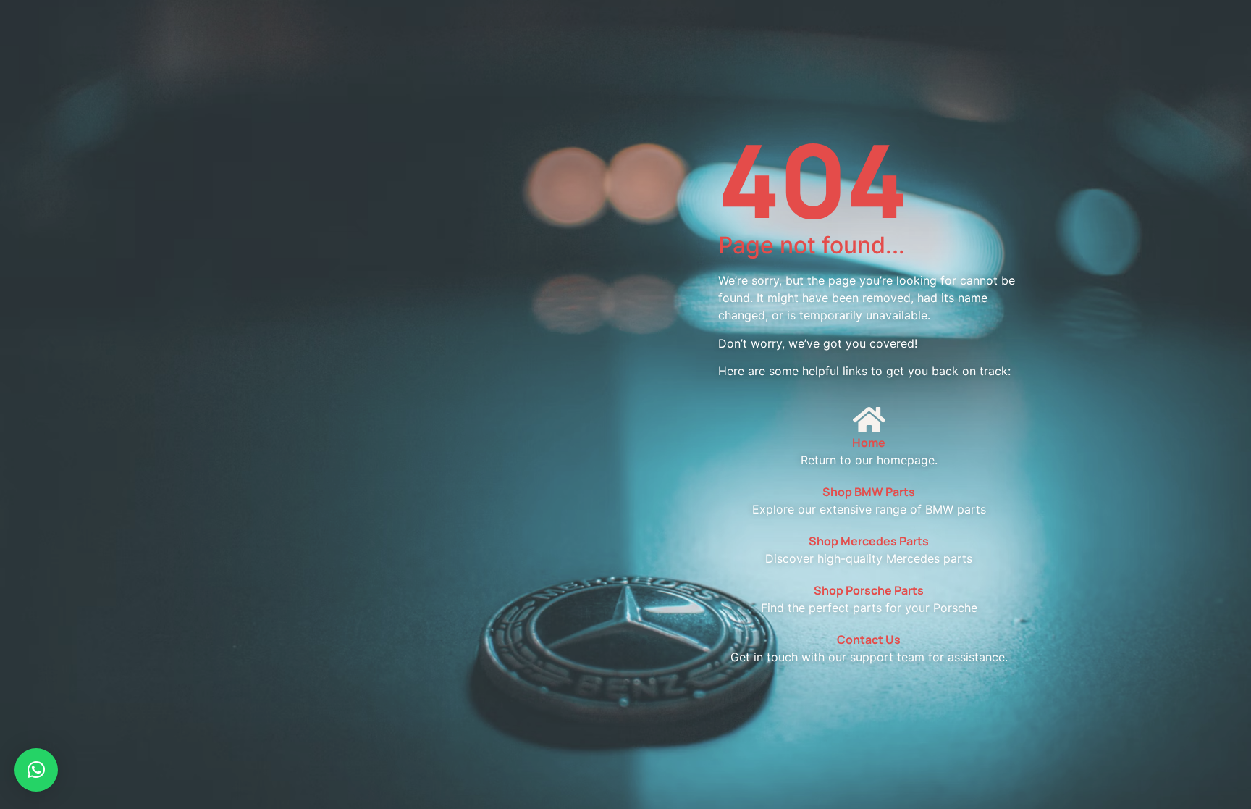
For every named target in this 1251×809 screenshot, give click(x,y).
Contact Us (869, 639)
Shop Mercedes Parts (869, 541)
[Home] (868, 419)
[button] (36, 770)
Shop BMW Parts (868, 492)
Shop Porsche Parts (869, 590)
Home (868, 442)
